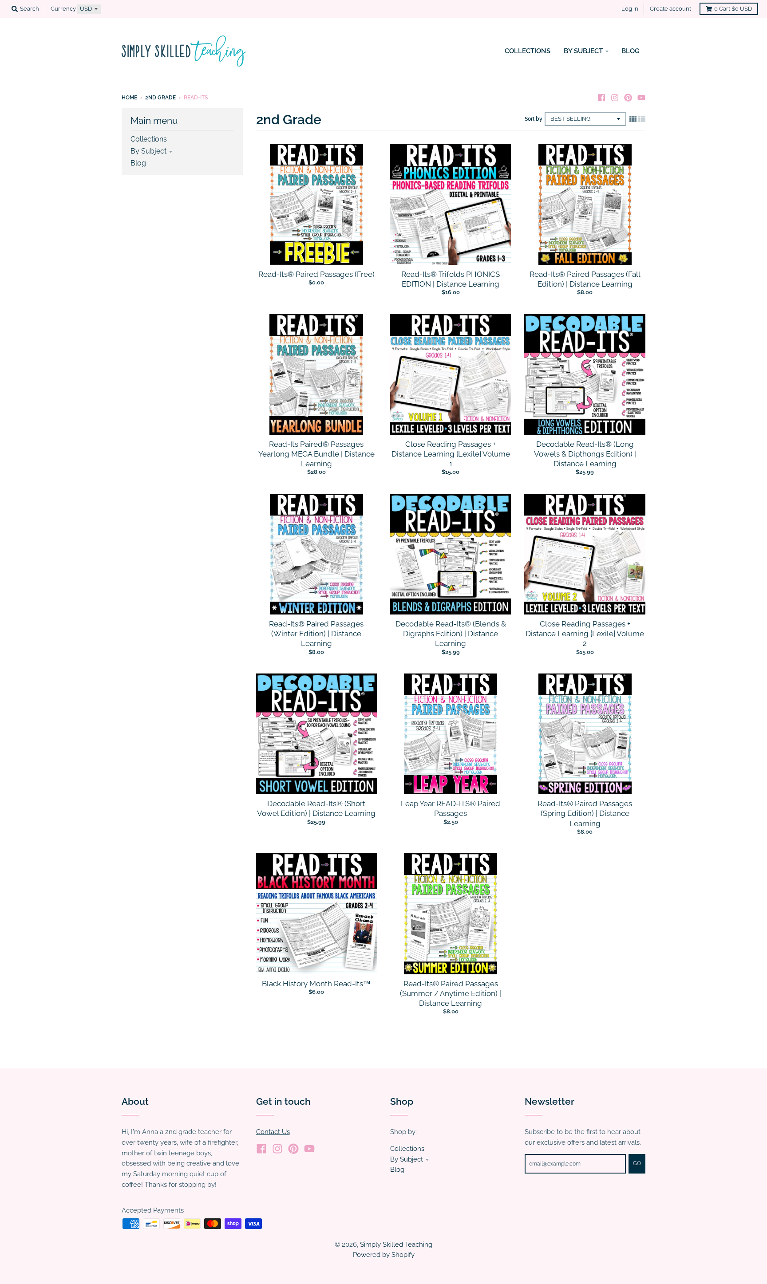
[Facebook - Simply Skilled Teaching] (601, 97)
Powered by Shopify (384, 1254)
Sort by (533, 119)
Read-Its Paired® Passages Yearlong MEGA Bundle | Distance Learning (316, 454)
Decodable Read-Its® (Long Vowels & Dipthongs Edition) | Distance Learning (585, 454)
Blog (138, 163)
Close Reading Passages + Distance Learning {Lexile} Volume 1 (450, 454)
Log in (629, 8)
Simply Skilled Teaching (396, 1244)
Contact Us (273, 1131)
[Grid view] (633, 119)
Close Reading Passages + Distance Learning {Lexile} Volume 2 (585, 633)
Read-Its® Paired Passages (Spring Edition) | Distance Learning (585, 813)
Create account (670, 8)
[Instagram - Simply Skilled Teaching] (615, 97)
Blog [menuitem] (630, 51)
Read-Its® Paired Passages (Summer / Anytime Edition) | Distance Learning (450, 993)
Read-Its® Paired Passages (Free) (316, 274)
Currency (63, 8)
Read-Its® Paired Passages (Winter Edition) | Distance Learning (316, 633)
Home (129, 98)
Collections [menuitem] (527, 51)
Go (637, 1163)
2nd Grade (160, 98)
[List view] (641, 119)
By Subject (148, 151)
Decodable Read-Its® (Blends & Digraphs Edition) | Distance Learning (450, 633)
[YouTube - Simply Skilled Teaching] (641, 97)
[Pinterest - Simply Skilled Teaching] (628, 97)
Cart (733, 8)
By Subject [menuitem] (583, 51)
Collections (148, 139)
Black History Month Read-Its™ (316, 983)
